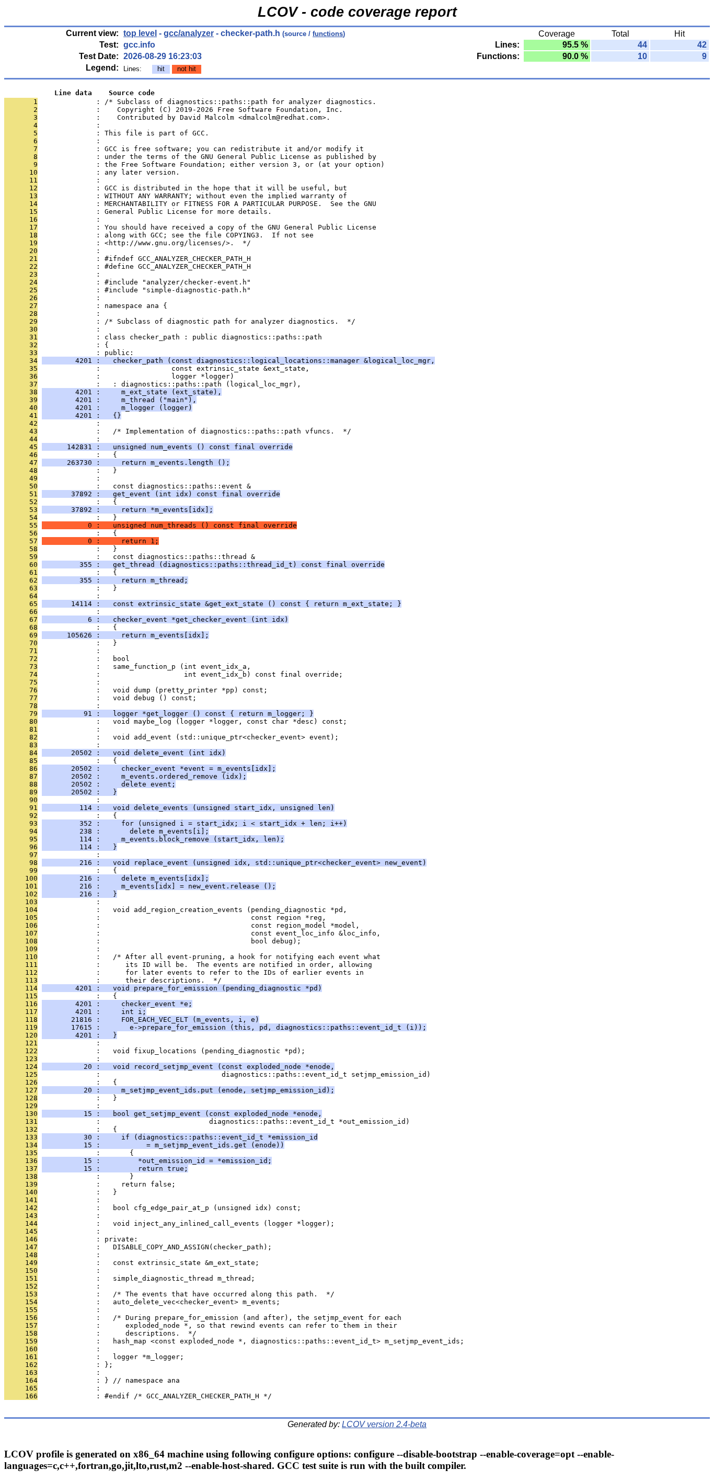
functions (328, 34)
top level (140, 33)
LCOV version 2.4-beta (384, 1424)
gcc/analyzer (189, 33)
